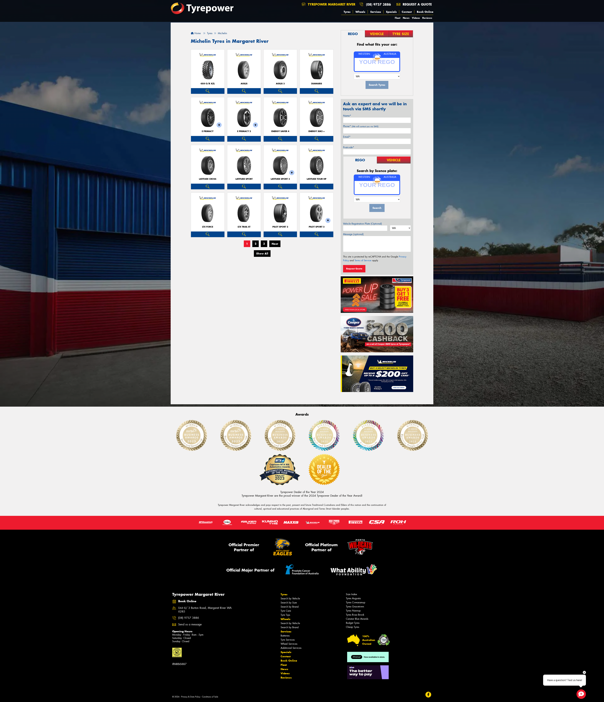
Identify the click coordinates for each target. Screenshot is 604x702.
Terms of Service (363, 260)
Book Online (425, 12)
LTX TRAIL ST (244, 227)
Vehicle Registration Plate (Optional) (362, 223)
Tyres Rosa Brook (355, 614)
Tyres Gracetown (355, 606)
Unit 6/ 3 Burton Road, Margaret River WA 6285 (205, 609)
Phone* (360, 126)
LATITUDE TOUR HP (316, 179)
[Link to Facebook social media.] (428, 694)
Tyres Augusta (353, 598)
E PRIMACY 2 (244, 131)
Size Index (351, 594)
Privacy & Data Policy (190, 696)
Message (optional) (353, 234)
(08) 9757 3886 (378, 4)
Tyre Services (288, 639)
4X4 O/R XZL (208, 83)
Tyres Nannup (353, 610)
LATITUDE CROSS (207, 179)
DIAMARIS (316, 83)
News (406, 17)
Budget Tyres (352, 623)
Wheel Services (289, 644)
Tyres (347, 12)
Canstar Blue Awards (357, 618)
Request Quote (354, 268)
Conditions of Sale (210, 696)
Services (375, 12)
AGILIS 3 (280, 83)
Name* (347, 115)
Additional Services (291, 648)
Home (197, 33)
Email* (346, 136)
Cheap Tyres (352, 627)
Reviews (427, 17)
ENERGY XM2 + (316, 131)
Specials (391, 12)
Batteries (285, 635)
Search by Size (289, 602)
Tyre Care (286, 610)
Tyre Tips (285, 615)
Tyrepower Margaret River (331, 4)
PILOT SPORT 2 (280, 227)
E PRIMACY (207, 131)
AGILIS (244, 83)
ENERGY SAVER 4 (280, 131)
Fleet (397, 17)
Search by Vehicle (290, 598)
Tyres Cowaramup (355, 602)
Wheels (360, 12)
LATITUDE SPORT (244, 179)
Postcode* (348, 147)
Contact (407, 12)
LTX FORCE (207, 227)
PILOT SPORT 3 (316, 227)
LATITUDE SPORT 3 (280, 179)
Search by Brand (290, 606)
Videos (416, 17)
